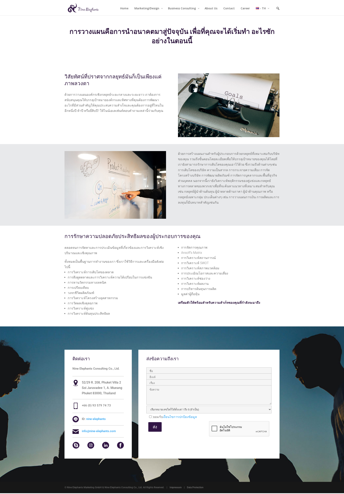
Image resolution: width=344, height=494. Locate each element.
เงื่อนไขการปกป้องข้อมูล (180, 417)
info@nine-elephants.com (99, 431)
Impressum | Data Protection (186, 487)
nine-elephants (96, 419)
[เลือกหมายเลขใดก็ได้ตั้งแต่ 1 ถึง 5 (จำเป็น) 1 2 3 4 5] (209, 410)
